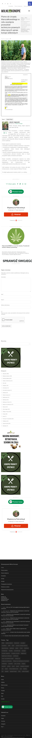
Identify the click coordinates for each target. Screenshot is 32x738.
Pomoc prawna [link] (27, 6)
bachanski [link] (16, 643)
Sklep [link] (2, 693)
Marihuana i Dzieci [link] (6, 402)
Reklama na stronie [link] (5, 586)
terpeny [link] (25, 668)
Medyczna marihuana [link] (7, 404)
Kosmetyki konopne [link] (6, 390)
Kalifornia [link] (26, 648)
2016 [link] (3, 643)
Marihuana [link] (5, 399)
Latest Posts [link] (9, 119)
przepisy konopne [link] (25, 666)
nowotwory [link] (4, 663)
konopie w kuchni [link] (15, 653)
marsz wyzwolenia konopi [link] (7, 658)
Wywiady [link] (4, 425)
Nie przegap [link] (5, 409)
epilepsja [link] (12, 648)
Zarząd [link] (2, 578)
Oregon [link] (23, 663)
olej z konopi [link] (17, 663)
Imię (2, 294)
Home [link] (2, 679)
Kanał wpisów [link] (4, 598)
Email (2, 299)
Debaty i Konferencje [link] (7, 380)
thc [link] (2, 671)
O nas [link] (2, 567)
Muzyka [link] (4, 406)
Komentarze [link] (5, 387)
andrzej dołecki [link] (9, 643)
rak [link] (2, 668)
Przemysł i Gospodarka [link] (7, 418)
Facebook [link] (3, 715)
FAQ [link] (2, 696)
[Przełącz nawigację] (29, 10)
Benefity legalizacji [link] (6, 378)
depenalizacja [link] (5, 648)
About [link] (3, 119)
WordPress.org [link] (4, 600)
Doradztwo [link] (10, 6)
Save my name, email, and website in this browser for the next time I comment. (15, 313)
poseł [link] (13, 666)
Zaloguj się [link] (3, 596)
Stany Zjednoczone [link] (13, 668)
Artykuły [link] (3, 682)
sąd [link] (21, 668)
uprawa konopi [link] (13, 671)
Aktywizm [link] (3, 38)
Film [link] (3, 383)
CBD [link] (9, 645)
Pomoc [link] (2, 687)
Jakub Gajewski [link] (14, 122)
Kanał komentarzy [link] (5, 599)
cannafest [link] (4, 645)
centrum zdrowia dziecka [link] (21, 645)
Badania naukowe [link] (6, 376)
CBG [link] (13, 645)
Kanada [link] (10, 650)
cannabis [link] (23, 643)
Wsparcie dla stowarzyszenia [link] (7, 589)
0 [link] (9, 38)
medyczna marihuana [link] (6, 661)
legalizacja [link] (23, 653)
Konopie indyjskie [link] (6, 653)
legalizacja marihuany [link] (7, 656)
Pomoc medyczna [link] (18, 6)
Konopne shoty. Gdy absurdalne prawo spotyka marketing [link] (17, 635)
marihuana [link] (15, 656)
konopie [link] (23, 650)
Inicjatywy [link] (7, 38)
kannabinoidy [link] (17, 650)
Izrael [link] (21, 648)
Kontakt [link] (2, 581)
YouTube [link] (3, 721)
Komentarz (3, 277)
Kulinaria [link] (4, 392)
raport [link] (6, 668)
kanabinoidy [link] (4, 650)
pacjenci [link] (4, 666)
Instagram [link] (3, 724)
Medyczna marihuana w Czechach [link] (21, 661)
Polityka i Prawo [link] (6, 411)
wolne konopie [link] (25, 671)
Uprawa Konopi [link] (6, 423)
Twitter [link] (2, 718)
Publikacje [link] (5, 421)
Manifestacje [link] (5, 397)
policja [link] (8, 666)
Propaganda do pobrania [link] (6, 584)
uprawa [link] (6, 671)
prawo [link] (4, 416)
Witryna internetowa (5, 305)
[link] (30, 4)
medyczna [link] (17, 658)
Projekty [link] (3, 690)
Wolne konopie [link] (4, 685)
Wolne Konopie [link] (19, 123)
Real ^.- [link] (2, 726)
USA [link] (19, 671)
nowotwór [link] (10, 663)
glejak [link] (17, 648)
